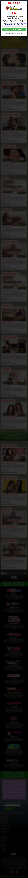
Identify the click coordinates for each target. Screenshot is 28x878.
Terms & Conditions (21, 23)
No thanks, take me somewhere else (14, 33)
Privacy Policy (20, 24)
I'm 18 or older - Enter (14, 29)
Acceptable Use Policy (10, 24)
